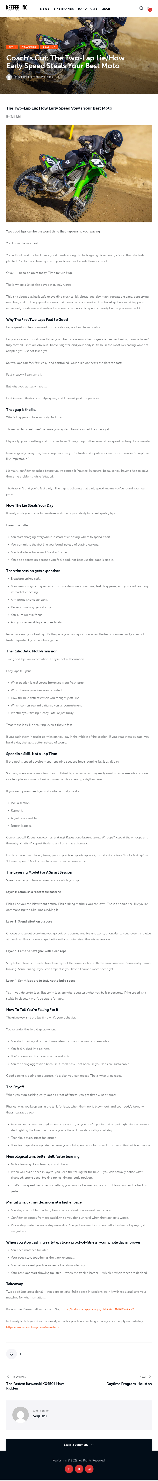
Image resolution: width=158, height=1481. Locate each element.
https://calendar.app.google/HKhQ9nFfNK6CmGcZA (98, 1309)
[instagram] (89, 1469)
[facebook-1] (69, 1469)
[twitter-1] (79, 1469)
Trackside (29, 47)
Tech (12, 47)
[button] (13, 1354)
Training (49, 47)
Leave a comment (76, 1444)
